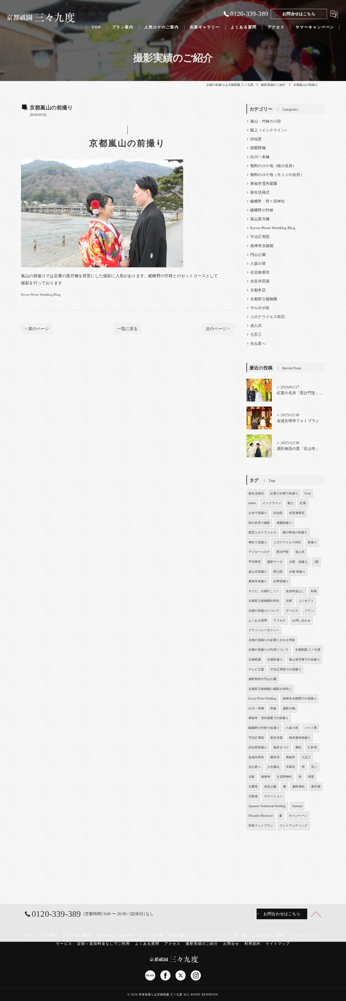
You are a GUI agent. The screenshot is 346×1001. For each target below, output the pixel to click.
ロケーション (273, 796)
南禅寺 (266, 776)
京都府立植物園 (263, 299)
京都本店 (258, 290)
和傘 (273, 708)
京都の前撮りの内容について (268, 649)
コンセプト (306, 601)
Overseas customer (115, 935)
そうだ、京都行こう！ (263, 591)
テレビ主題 (256, 669)
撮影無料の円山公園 (262, 679)
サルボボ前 (260, 308)
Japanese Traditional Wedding (267, 806)
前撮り (312, 542)
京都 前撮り (298, 562)
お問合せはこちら (298, 14)
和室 (311, 776)
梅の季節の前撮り (295, 532)
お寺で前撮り (257, 513)
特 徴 (241, 935)
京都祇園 (254, 659)
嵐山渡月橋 (260, 219)
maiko (252, 503)
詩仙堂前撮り (257, 747)
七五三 (256, 334)
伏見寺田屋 (260, 281)
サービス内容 (151, 935)
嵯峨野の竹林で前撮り (263, 728)
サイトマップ (278, 944)
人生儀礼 (273, 767)
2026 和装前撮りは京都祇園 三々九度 (156, 994)
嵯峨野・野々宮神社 (267, 201)
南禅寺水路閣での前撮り (300, 698)
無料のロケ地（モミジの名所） (277, 175)
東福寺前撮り (257, 581)
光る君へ (258, 344)
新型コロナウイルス (262, 532)
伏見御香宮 (260, 272)
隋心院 (278, 571)
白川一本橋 (260, 157)
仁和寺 (312, 747)
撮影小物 (289, 708)
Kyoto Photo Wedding (262, 698)
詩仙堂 (256, 139)
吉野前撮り (281, 581)
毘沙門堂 (283, 552)
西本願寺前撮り (300, 737)
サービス (292, 610)
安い (314, 767)
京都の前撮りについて (263, 610)
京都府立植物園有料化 (263, 601)
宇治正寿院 (260, 237)
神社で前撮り (257, 542)
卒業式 (290, 767)
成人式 (256, 326)
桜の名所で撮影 (259, 523)
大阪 (251, 776)
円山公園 (258, 255)
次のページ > (218, 329)
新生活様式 (260, 192)
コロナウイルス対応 (267, 317)
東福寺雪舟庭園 (263, 184)
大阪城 (253, 796)
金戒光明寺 (256, 757)
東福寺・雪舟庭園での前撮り (268, 718)
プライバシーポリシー (263, 630)
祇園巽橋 (258, 148)
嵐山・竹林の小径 (265, 121)
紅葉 (303, 503)
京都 (289, 601)
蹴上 (290, 503)
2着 (316, 562)
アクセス (279, 620)
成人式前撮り (257, 571)
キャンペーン (298, 815)
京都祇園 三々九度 (308, 649)
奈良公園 (270, 786)
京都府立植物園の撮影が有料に (270, 689)
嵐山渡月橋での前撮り (304, 659)
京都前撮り (275, 659)
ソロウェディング (305, 935)
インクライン (271, 503)
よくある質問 (257, 620)
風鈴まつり (281, 747)
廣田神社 (298, 786)
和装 (314, 591)
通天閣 (315, 786)
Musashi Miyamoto (260, 815)
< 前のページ (37, 329)
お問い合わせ (301, 620)
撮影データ (275, 562)
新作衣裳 (276, 737)
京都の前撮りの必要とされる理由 (271, 640)
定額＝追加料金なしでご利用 (103, 944)
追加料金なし (295, 591)
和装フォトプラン (260, 825)
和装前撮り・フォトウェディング (199, 935)
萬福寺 (290, 757)
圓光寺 (275, 757)
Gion (307, 493)
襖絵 (298, 747)
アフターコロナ (259, 552)
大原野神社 (284, 776)
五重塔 (253, 786)
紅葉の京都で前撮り (284, 493)
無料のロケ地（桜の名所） (273, 166)
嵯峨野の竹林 (261, 210)
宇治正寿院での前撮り (285, 669)
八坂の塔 (258, 264)
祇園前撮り (284, 523)
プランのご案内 (77, 935)
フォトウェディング (293, 825)
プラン (309, 610)
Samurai (297, 806)
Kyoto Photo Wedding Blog (41, 294)
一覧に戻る (127, 329)
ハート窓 (310, 728)
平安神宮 (254, 562)
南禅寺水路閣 (261, 246)
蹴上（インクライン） (269, 130)
